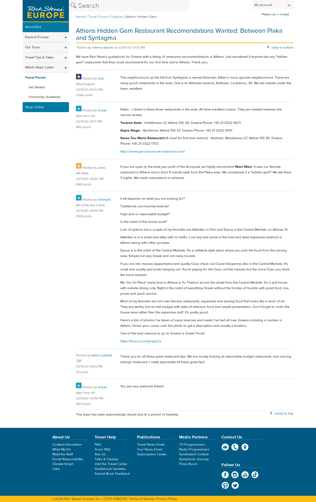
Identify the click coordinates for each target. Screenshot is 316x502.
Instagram (235, 474)
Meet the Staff (62, 454)
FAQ (98, 444)
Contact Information (67, 444)
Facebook (225, 474)
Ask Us (100, 454)
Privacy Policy (167, 499)
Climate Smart (62, 464)
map (245, 447)
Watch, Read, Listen (39, 67)
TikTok (255, 474)
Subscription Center (152, 454)
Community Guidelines (44, 97)
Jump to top (283, 413)
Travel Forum (98, 17)
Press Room (188, 464)
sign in (275, 14)
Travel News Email (150, 444)
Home (80, 17)
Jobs (56, 469)
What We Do (61, 449)
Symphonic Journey (194, 459)
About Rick (33, 27)
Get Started (36, 87)
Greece (116, 17)
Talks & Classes (106, 459)
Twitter (235, 485)
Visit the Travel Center (111, 464)
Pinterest (225, 485)
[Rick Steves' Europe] (46, 11)
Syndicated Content (193, 454)
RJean (102, 110)
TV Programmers (192, 444)
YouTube (245, 474)
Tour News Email (149, 449)
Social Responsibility (67, 459)
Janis (101, 168)
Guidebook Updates (110, 469)
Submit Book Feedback (112, 473)
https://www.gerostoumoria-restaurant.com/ (152, 151)
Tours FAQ (102, 449)
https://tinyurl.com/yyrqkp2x (140, 341)
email (225, 447)
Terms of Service (141, 499)
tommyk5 (104, 200)
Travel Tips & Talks (39, 57)
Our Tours (32, 47)
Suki (101, 79)
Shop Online (34, 107)
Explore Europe (37, 37)
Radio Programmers (194, 449)
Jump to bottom (282, 48)
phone (235, 447)
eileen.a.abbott (102, 48)
